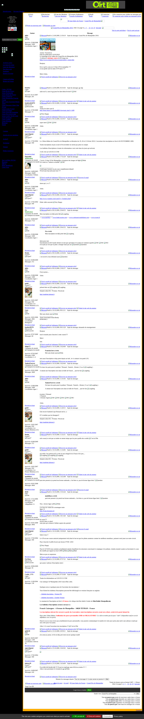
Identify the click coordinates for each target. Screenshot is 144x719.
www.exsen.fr (95, 217)
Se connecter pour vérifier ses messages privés (127, 16)
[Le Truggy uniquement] (71, 10)
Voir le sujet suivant (133, 30)
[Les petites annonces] (79, 10)
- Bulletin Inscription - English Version (52, 597)
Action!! (5, 139)
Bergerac (5, 162)
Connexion (105, 16)
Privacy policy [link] (118, 716)
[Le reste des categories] (77, 10)
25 (94, 28)
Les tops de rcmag (8, 65)
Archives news (7, 63)
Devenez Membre (18, 11)
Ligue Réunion (6, 121)
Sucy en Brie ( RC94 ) (9, 160)
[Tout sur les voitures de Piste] (73, 10)
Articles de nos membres (10, 135)
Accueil (66, 683)
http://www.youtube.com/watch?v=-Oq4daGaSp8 (55, 198)
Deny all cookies (94, 716)
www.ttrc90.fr (46, 217)
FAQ (30, 16)
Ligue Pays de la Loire (9, 114)
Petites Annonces (8, 151)
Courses (5, 131)
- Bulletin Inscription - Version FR (51, 594)
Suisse (4, 125)
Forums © (139, 710)
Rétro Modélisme (7, 165)
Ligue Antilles (6, 119)
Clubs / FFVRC (7, 89)
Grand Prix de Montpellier (93, 21)
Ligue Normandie (7, 93)
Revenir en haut (30, 76)
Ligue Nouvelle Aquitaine (10, 112)
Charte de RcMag (8, 79)
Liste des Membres (9, 67)
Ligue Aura (5, 167)
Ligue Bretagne (7, 117)
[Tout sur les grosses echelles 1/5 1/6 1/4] (76, 10)
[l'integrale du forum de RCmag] (65, 10)
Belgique (5, 123)
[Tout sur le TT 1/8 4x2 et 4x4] (68, 10)
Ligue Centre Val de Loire (10, 116)
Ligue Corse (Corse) (8, 109)
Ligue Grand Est (7, 96)
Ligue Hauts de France (9, 95)
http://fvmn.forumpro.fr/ (47, 511)
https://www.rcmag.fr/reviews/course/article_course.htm (57, 60)
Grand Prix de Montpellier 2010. (63, 28)
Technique (6, 143)
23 (89, 28)
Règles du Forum (8, 81)
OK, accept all (79, 716)
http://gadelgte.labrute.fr (47, 294)
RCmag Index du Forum (75, 21)
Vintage (5, 147)
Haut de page (58, 683)
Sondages (6, 71)
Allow (19, 39)
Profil (90, 16)
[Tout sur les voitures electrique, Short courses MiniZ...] (74, 10)
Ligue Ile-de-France (8, 91)
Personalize (107, 716)
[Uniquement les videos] (66, 10)
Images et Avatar (8, 73)
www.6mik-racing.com (60, 217)
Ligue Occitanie (7, 110)
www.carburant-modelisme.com (79, 217)
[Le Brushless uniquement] (69, 10)
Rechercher (45, 16)
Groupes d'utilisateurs (76, 16)
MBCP (4, 164)
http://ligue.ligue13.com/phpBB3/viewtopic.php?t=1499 (57, 110)
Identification (7, 11)
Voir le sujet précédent (119, 30)
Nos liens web (7, 69)
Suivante (98, 28)
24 (92, 28)
